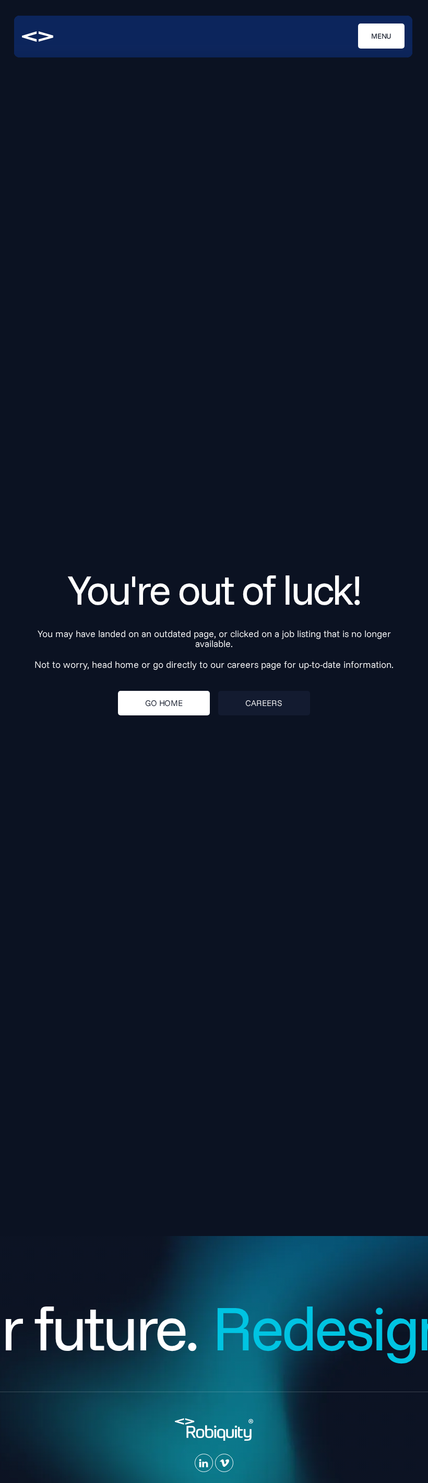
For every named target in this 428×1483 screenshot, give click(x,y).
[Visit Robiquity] (37, 36)
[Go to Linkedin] (204, 1463)
